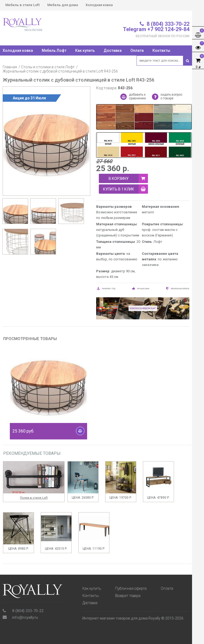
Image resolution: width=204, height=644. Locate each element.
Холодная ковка (99, 5)
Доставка (113, 50)
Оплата (137, 50)
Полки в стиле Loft (34, 497)
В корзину (119, 178)
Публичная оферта (131, 588)
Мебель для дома (62, 5)
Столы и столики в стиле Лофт (48, 67)
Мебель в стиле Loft (22, 5)
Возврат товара (128, 596)
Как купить (85, 50)
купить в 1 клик (118, 189)
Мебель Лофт (54, 50)
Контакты (161, 50)
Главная (10, 67)
